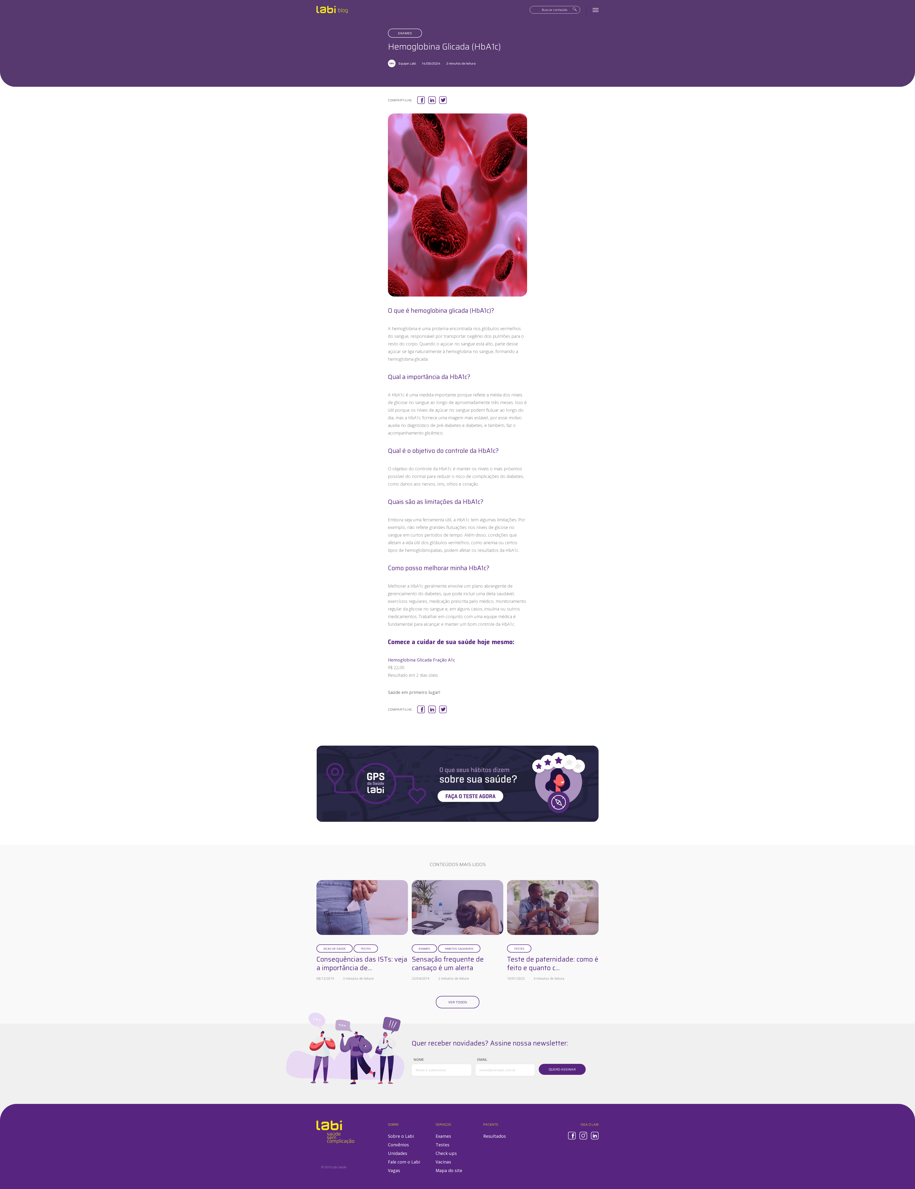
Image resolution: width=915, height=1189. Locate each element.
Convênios (398, 1145)
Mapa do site (449, 1170)
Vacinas (443, 1162)
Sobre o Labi (401, 1136)
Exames (405, 33)
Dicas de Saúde (334, 948)
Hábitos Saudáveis (459, 948)
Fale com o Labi (404, 1162)
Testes (366, 948)
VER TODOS (457, 1002)
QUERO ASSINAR (562, 1069)
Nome (419, 1059)
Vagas (394, 1170)
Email (482, 1059)
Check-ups (446, 1153)
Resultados (494, 1136)
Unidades (397, 1153)
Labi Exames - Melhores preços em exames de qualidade (332, 9)
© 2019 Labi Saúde (333, 1167)
